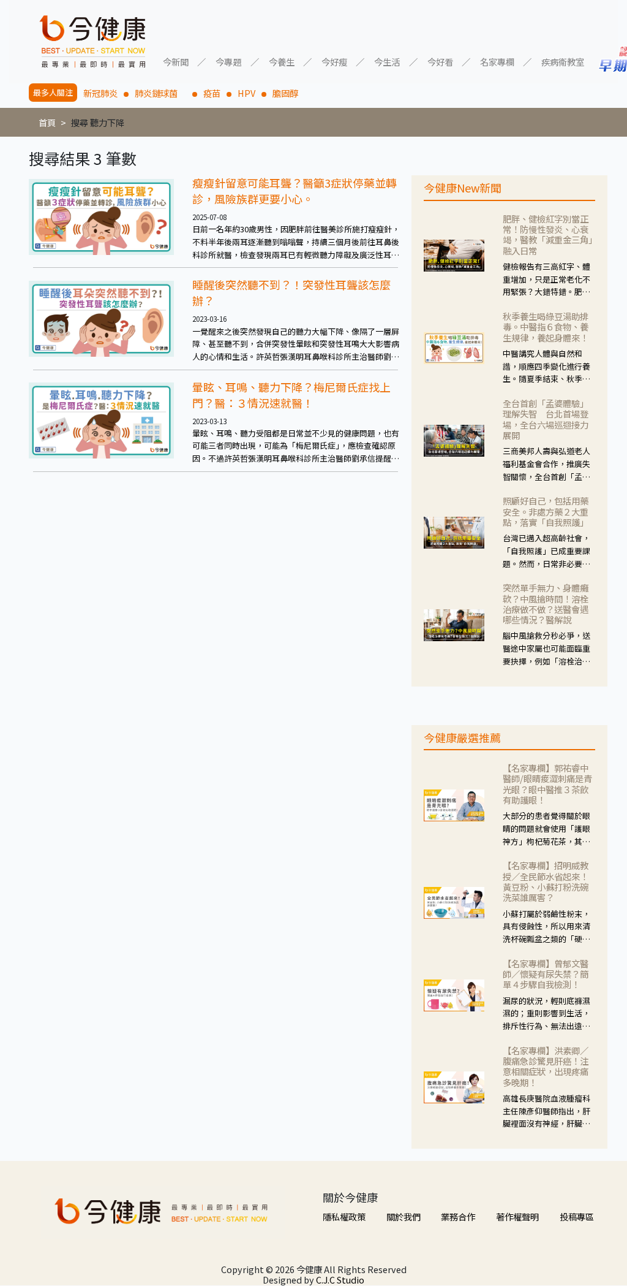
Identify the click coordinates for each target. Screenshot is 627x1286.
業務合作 (458, 1216)
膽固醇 (285, 92)
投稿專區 (577, 1216)
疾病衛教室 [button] (562, 61)
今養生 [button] (282, 61)
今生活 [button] (387, 61)
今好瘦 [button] (334, 61)
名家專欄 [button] (497, 61)
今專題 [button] (228, 61)
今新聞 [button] (176, 61)
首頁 (47, 122)
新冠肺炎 (100, 92)
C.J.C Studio (340, 1279)
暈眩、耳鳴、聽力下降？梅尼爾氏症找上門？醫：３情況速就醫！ (291, 395)
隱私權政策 (344, 1216)
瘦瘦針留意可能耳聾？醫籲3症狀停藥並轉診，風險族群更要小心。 (294, 191)
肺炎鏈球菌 (160, 92)
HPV (246, 92)
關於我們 (403, 1216)
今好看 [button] (440, 61)
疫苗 (211, 92)
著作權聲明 (517, 1216)
